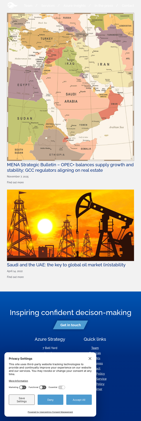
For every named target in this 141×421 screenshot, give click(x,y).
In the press (104, 6)
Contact (128, 6)
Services (48, 6)
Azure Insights (75, 6)
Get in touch (70, 325)
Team (28, 6)
